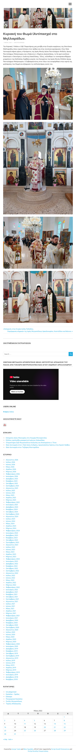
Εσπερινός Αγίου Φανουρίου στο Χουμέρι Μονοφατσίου (26, 438)
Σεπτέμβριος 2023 (12, 542)
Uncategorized (19, 42)
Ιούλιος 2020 (10, 632)
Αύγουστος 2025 (12, 488)
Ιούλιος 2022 (10, 575)
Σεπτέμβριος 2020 (12, 627)
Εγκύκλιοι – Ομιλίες (12, 694)
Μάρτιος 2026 (11, 471)
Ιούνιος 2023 (10, 549)
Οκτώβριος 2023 (12, 540)
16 (5, 727)
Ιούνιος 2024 (10, 521)
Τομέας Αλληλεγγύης (13, 704)
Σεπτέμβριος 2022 (12, 571)
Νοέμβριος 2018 (12, 679)
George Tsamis (16, 749)
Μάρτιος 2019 (11, 670)
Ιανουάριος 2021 (12, 618)
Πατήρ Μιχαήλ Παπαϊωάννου (60, 749)
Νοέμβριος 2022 (12, 566)
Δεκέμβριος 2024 (12, 507)
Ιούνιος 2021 (10, 606)
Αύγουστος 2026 (12, 460)
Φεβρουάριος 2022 (13, 587)
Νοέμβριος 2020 (12, 623)
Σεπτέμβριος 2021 (12, 599)
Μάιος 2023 (10, 552)
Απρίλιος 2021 (11, 611)
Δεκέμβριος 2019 (12, 649)
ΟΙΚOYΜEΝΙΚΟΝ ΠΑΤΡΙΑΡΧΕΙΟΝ (17, 343)
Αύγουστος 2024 (12, 516)
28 (55, 730)
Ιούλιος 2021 (10, 604)
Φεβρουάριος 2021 (13, 615)
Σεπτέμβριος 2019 (12, 656)
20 (45, 727)
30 (5, 734)
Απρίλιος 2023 (11, 554)
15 (65, 724)
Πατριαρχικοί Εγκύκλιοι (14, 699)
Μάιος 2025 (10, 495)
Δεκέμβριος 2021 (12, 592)
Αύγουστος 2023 (12, 545)
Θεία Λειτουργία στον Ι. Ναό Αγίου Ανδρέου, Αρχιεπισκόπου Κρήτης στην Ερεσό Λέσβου (38, 445)
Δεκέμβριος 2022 (12, 564)
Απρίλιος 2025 (11, 497)
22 (65, 727)
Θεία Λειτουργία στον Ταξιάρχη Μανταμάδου (22, 447)
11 (25, 724)
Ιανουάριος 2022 (12, 590)
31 (15, 734)
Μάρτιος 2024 (11, 528)
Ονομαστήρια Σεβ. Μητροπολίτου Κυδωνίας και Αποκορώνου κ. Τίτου (31, 442)
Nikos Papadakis (28, 749)
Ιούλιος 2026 (10, 462)
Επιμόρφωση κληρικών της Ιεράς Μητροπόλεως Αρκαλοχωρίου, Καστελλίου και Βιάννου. (40, 331)
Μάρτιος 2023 (11, 556)
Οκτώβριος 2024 (12, 512)
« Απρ (5, 739)
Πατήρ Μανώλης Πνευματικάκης (38, 751)
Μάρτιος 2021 (11, 613)
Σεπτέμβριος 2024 (12, 514)
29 (65, 730)
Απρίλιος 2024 (11, 526)
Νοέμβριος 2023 (12, 538)
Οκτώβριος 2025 (12, 483)
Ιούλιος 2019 (10, 660)
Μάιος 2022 (10, 580)
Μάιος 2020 (10, 637)
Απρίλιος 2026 (11, 469)
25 (25, 730)
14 (55, 724)
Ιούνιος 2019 (10, 663)
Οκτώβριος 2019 (12, 653)
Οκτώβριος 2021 (12, 597)
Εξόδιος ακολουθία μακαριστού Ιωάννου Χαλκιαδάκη (25, 440)
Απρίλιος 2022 (11, 582)
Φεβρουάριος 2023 (13, 559)
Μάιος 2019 (10, 665)
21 (55, 727)
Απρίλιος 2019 (11, 667)
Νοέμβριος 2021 (12, 594)
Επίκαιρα (9, 696)
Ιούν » (10, 739)
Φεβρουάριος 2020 (13, 644)
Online (8, 412)
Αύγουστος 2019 (12, 658)
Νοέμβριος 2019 (12, 651)
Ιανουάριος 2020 (12, 646)
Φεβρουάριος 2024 (13, 531)
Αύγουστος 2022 (12, 573)
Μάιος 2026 (10, 467)
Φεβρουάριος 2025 (13, 502)
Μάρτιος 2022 (11, 585)
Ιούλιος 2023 (10, 547)
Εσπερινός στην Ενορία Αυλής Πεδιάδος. (19, 329)
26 (35, 730)
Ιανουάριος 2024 (12, 533)
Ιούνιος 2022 (10, 578)
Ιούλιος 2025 (10, 490)
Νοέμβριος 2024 (12, 509)
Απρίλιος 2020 (11, 639)
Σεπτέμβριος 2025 (12, 486)
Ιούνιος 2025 (10, 493)
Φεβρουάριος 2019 (13, 672)
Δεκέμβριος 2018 (12, 677)
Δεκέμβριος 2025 (12, 479)
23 (5, 730)
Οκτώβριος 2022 (12, 568)
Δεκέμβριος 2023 (12, 535)
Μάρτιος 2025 (11, 500)
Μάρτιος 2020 (11, 641)
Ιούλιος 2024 (10, 519)
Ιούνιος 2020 (10, 634)
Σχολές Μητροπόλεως (14, 701)
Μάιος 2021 (10, 608)
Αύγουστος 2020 (12, 630)
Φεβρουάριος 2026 (13, 474)
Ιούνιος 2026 (10, 464)
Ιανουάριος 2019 (12, 675)
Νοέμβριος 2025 (12, 481)
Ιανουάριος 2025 (12, 505)
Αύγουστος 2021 (12, 601)
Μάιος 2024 (10, 523)
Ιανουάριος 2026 (12, 476)
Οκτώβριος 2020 (12, 625)
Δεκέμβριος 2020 (12, 620)
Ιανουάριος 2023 (12, 561)
